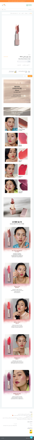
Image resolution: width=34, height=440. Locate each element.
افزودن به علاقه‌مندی (26, 65)
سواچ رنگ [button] (30, 76)
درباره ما (31, 425)
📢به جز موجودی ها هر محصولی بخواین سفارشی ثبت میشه (17, 1)
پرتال (26, 438)
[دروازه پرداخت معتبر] (31, 431)
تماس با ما (15, 423)
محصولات (31, 423)
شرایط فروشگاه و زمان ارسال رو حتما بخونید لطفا (10, 425)
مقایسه (18, 65)
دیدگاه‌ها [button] (25, 76)
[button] (5, 5)
